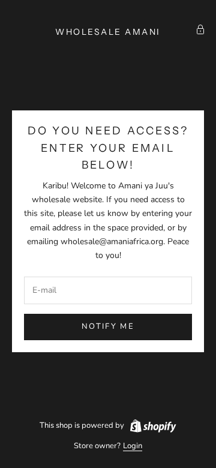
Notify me (108, 326)
